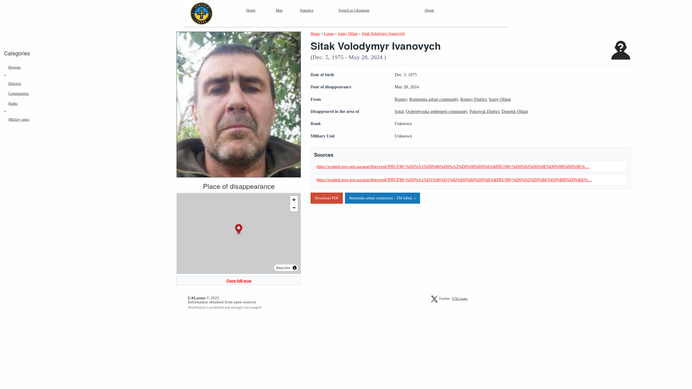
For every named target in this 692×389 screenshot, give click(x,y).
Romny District (473, 99)
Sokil (399, 111)
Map (279, 10)
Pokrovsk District (484, 111)
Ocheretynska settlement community (436, 111)
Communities (18, 93)
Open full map (238, 280)
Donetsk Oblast (514, 111)
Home (250, 10)
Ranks (13, 103)
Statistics (306, 10)
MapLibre (283, 267)
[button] (238, 229)
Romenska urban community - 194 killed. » (382, 198)
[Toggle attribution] (294, 267)
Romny (401, 99)
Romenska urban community (433, 99)
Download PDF (327, 198)
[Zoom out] (294, 208)
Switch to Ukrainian (353, 10)
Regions (14, 67)
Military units (18, 119)
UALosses (459, 299)
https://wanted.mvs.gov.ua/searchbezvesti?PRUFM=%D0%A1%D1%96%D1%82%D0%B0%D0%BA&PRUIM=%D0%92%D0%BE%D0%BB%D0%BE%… (454, 179)
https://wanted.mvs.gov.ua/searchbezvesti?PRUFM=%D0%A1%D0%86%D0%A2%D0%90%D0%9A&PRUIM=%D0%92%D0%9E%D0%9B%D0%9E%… (453, 166)
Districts (14, 83)
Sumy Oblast (500, 99)
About (429, 10)
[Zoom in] (294, 200)
